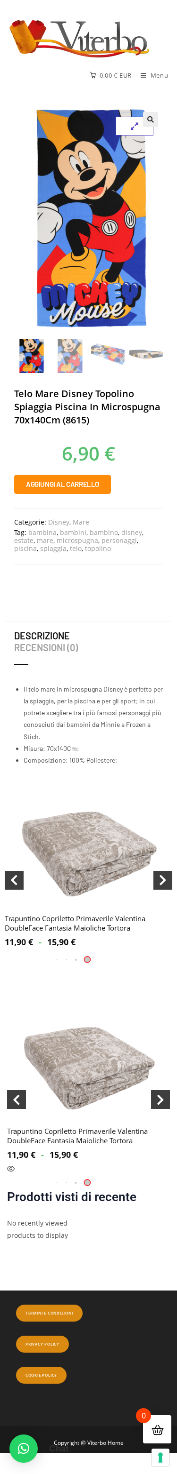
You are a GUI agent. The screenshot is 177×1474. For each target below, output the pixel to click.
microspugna (77, 540)
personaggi (119, 540)
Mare (81, 522)
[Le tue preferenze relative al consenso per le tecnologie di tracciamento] (160, 1457)
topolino (98, 548)
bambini (73, 532)
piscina (25, 548)
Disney (58, 522)
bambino (104, 532)
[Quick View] (11, 1169)
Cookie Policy (41, 1375)
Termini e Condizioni (49, 1312)
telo (76, 548)
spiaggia (53, 548)
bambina (42, 532)
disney (131, 532)
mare (45, 540)
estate (24, 540)
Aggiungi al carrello (62, 484)
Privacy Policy (42, 1344)
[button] (150, 119)
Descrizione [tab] (42, 635)
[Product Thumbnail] (134, 126)
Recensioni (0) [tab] (46, 647)
